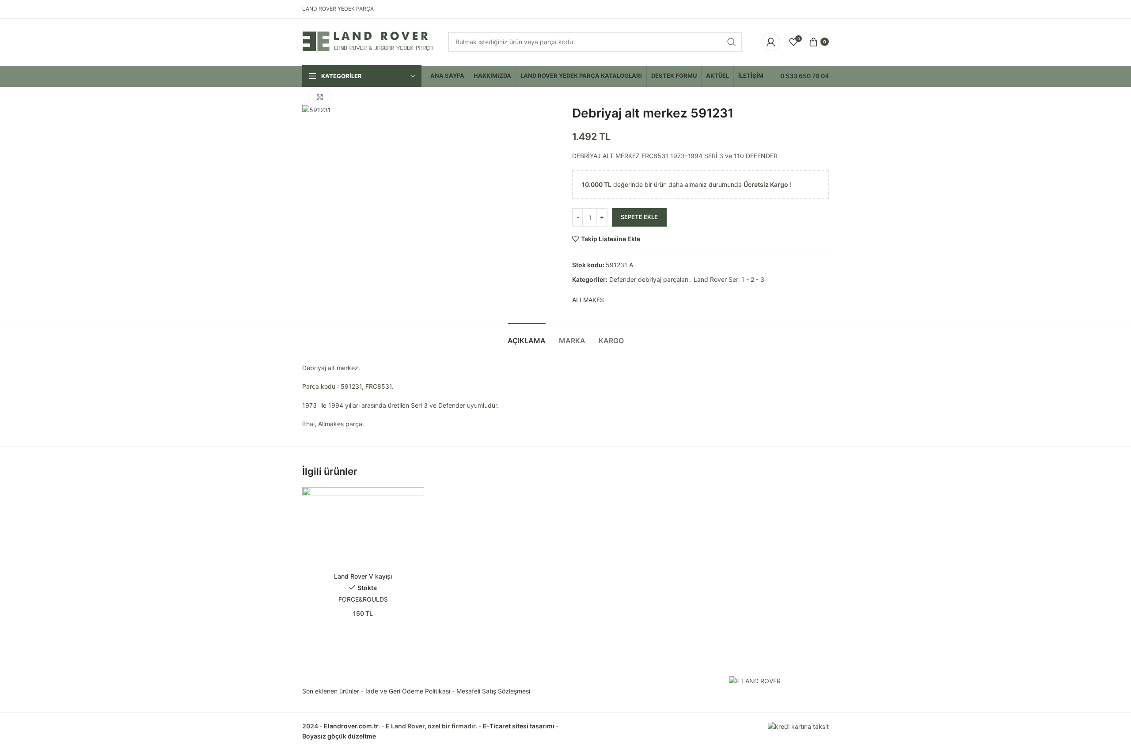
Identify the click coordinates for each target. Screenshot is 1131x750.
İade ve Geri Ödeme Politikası (407, 691)
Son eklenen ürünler (330, 691)
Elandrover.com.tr (351, 726)
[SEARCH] (731, 42)
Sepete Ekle (639, 216)
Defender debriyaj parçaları (648, 279)
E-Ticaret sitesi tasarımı (518, 726)
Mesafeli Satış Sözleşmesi (493, 691)
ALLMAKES (588, 299)
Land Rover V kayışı (363, 576)
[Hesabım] (771, 42)
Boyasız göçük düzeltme (339, 736)
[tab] (527, 336)
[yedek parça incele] (363, 527)
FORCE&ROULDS (363, 599)
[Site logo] (368, 41)
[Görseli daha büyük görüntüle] (320, 97)
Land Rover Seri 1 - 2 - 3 (729, 279)
